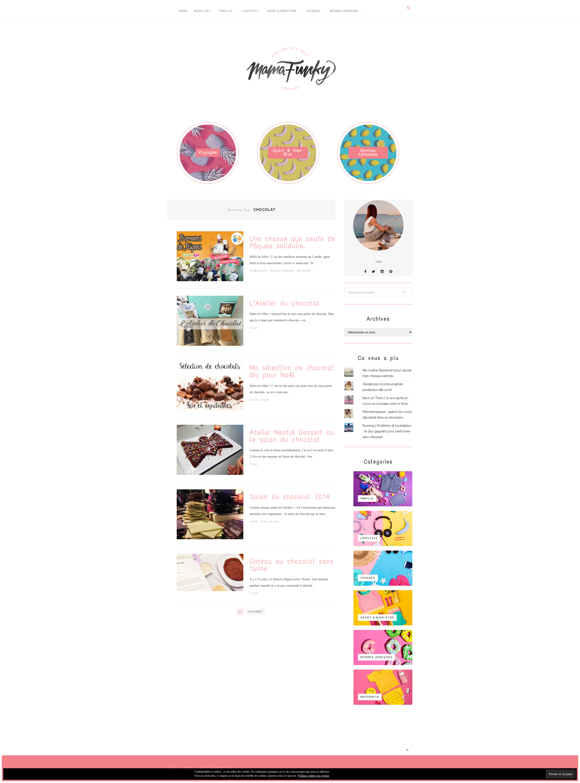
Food (253, 327)
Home (183, 10)
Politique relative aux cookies (313, 775)
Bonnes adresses (344, 10)
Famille (225, 10)
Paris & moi (269, 521)
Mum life (201, 10)
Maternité (369, 696)
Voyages (313, 10)
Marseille (304, 270)
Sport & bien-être (281, 10)
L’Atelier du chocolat (284, 303)
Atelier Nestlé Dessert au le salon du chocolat (292, 436)
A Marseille (258, 270)
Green (264, 399)
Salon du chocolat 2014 (290, 496)
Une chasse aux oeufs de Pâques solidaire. (292, 242)
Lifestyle (249, 10)
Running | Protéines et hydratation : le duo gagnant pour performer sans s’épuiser (386, 431)
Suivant (256, 611)
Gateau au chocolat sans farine (292, 565)
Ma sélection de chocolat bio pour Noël (292, 371)
